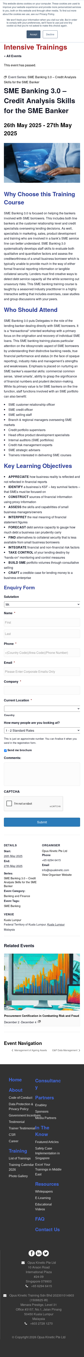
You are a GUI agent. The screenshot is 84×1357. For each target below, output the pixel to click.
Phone (10, 644)
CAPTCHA (12, 792)
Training (18, 1150)
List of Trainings (20, 1158)
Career (13, 1141)
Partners (44, 1097)
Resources (47, 1183)
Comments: (12, 758)
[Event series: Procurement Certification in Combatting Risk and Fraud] (39, 1021)
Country (9, 715)
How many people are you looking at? (32, 723)
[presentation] (42, 982)
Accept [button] (33, 34)
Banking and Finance (17, 896)
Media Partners (45, 1118)
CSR (12, 1134)
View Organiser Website (57, 875)
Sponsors (41, 1111)
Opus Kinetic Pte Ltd (54, 851)
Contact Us (47, 1229)
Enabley (41, 1105)
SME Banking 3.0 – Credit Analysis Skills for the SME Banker (20, 882)
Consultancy (48, 1083)
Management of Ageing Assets (30, 1050)
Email (9, 663)
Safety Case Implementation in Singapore (47, 1153)
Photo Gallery (18, 1176)
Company (12, 682)
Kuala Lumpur (12, 920)
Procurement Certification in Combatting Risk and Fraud (41, 1016)
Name (9, 613)
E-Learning (43, 1198)
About (15, 1089)
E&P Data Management (65, 1050)
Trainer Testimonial (22, 1128)
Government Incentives (25, 1115)
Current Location (18, 700)
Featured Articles (47, 1142)
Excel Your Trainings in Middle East (48, 1169)
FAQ (40, 1218)
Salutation (11, 597)
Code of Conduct (20, 1097)
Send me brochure (19, 750)
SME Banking (12, 906)
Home (15, 1079)
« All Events (12, 56)
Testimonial (17, 1122)
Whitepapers (44, 1191)
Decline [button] (50, 34)
